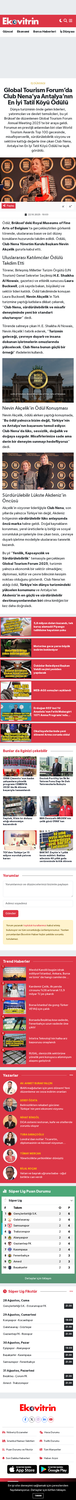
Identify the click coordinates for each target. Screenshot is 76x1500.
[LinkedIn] (44, 1419)
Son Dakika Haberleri (18, 1458)
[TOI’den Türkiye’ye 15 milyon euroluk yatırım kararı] (20, 840)
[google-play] (54, 1470)
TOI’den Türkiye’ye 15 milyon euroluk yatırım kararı (17, 855)
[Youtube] (51, 1419)
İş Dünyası (67, 31)
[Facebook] (25, 1419)
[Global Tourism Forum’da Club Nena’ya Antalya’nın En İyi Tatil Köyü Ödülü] (38, 179)
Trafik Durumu (51, 1441)
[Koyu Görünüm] (60, 21)
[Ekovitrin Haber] (20, 20)
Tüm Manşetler (52, 1449)
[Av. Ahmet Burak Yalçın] (10, 1087)
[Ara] (65, 21)
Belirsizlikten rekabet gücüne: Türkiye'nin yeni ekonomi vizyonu (41, 1107)
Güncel (8, 31)
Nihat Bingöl (29, 1117)
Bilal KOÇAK (28, 1168)
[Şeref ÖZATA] (10, 1104)
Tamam (38, 1496)
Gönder (10, 913)
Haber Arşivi (51, 1458)
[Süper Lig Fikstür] (71, 1291)
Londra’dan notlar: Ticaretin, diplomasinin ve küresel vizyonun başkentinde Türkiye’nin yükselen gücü (45, 1141)
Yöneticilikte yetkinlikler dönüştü (41, 1158)
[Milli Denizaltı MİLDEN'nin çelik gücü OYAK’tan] (56, 806)
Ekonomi (23, 31)
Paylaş (10, 205)
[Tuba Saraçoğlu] (10, 1138)
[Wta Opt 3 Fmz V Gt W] (38, 380)
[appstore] (22, 1470)
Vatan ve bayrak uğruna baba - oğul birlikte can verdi (43, 1175)
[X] (32, 1419)
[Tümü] (71, 1075)
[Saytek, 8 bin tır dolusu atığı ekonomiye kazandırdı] (20, 806)
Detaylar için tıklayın (38, 1278)
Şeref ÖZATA (28, 1100)
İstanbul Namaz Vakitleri (20, 1441)
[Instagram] (38, 1419)
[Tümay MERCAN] (10, 1155)
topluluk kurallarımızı (35, 925)
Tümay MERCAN (30, 1153)
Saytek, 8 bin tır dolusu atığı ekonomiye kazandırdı (17, 821)
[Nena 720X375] (38, 471)
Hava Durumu (52, 1432)
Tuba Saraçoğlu (32, 1134)
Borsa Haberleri (44, 31)
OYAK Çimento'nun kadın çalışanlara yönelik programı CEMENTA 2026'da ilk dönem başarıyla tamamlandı (18, 784)
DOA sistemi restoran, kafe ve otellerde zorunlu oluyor (46, 1124)
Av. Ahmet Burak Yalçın (36, 1083)
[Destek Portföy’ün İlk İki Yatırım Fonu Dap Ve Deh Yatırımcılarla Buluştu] (56, 766)
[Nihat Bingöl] (10, 1121)
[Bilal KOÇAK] (10, 1172)
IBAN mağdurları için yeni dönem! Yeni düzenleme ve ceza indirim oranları (45, 1090)
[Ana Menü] (70, 21)
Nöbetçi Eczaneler (17, 1432)
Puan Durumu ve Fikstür (19, 1449)
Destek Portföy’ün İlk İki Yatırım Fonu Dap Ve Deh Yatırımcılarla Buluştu (55, 781)
